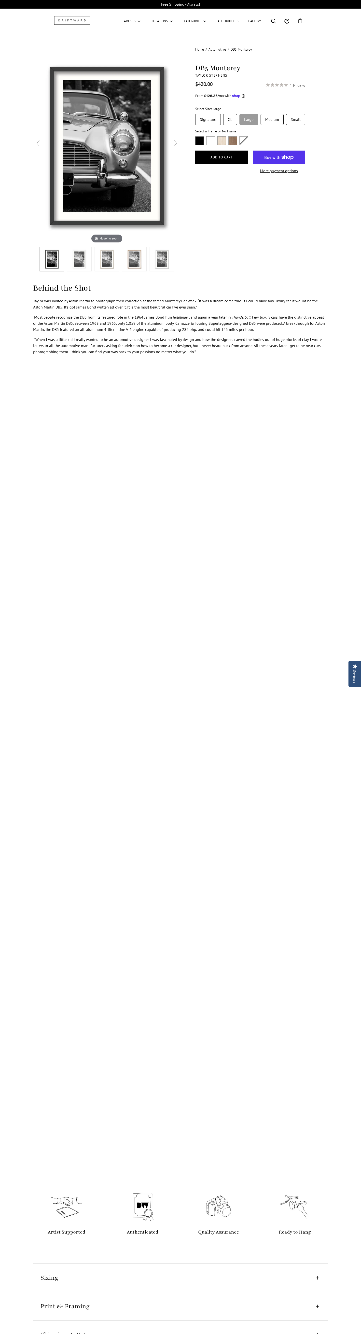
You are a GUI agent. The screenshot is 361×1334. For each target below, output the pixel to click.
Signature (208, 118)
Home (199, 49)
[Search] (274, 21)
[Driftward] (72, 20)
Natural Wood (221, 140)
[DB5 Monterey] (52, 259)
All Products (228, 21)
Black (199, 140)
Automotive (217, 49)
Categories (192, 21)
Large (248, 118)
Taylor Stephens (211, 75)
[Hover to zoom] (106, 145)
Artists (130, 21)
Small (296, 118)
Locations (160, 21)
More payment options (279, 170)
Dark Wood (232, 140)
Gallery (254, 21)
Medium (272, 118)
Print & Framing (65, 1306)
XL (230, 118)
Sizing (49, 1278)
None (243, 140)
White (210, 140)
